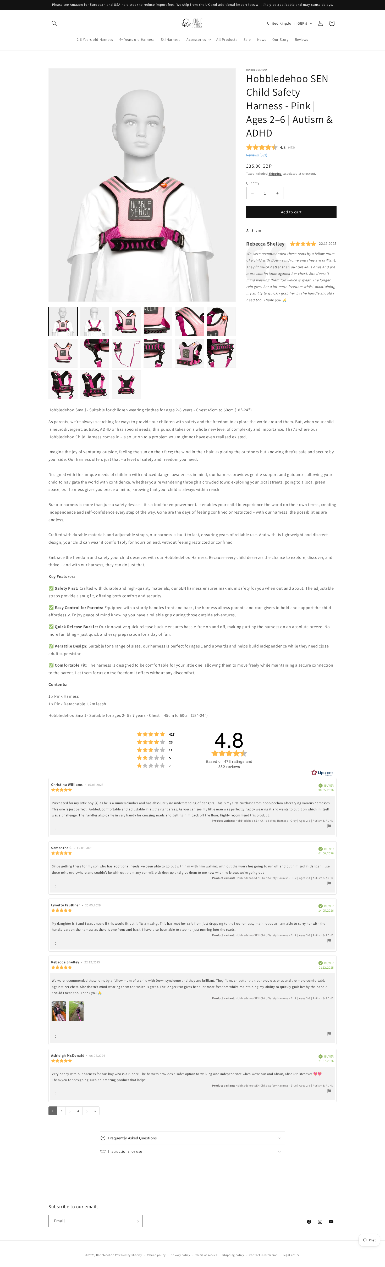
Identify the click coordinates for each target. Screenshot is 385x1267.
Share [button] (256, 230)
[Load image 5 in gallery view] (189, 321)
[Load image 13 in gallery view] (63, 384)
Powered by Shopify (128, 1255)
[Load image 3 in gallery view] (126, 321)
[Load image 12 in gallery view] (221, 353)
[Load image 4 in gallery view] (158, 321)
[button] (54, 23)
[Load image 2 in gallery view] (94, 321)
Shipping (275, 173)
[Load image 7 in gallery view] (63, 353)
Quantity (252, 183)
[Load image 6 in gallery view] (221, 321)
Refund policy (156, 1255)
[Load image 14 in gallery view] (94, 384)
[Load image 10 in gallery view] (158, 353)
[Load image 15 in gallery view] (126, 384)
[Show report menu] (329, 827)
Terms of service (206, 1255)
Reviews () (256, 154)
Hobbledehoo (105, 1255)
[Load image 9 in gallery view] (126, 353)
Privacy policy (180, 1255)
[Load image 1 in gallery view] (63, 321)
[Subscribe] (136, 1221)
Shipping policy (233, 1255)
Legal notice (291, 1255)
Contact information (263, 1255)
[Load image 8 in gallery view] (94, 353)
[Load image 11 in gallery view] (189, 353)
